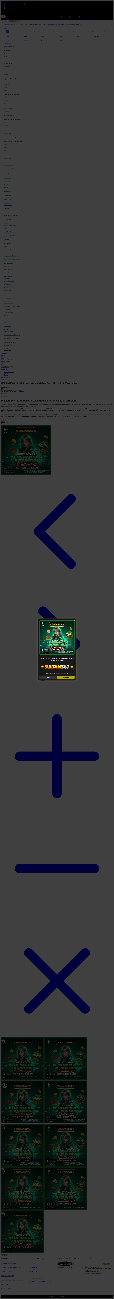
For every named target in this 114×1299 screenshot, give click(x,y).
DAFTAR (66, 677)
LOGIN (48, 677)
